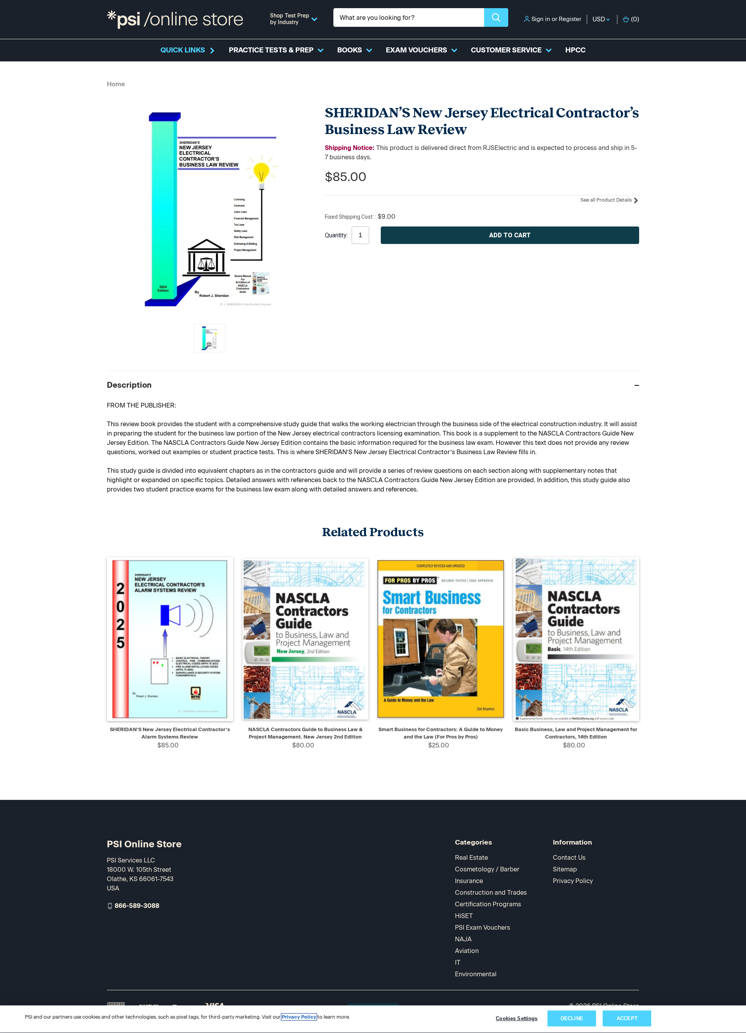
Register (570, 19)
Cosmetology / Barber (487, 869)
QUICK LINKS (182, 50)
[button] (373, 385)
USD (600, 19)
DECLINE (572, 1018)
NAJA (463, 939)
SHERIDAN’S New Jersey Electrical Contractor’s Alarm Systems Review (170, 733)
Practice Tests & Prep (271, 50)
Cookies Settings (516, 1018)
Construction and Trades (491, 892)
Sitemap (565, 869)
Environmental (476, 974)
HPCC (575, 50)
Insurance (469, 881)
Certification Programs (488, 904)
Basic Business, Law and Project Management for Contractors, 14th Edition (576, 733)
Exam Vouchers (416, 50)
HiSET (464, 916)
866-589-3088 (137, 905)
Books (349, 50)
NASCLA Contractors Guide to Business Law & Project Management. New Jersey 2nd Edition (305, 733)
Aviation (467, 951)
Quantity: (336, 235)
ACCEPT (627, 1018)
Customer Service (506, 50)
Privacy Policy (573, 881)
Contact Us (569, 857)
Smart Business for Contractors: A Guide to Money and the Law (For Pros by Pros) (440, 733)
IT (457, 962)
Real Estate (471, 857)
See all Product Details (606, 200)
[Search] (496, 17)
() (635, 19)
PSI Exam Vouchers (482, 927)
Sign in (541, 19)
